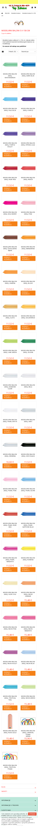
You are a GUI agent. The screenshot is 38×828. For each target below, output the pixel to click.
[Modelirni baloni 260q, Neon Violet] (10, 652)
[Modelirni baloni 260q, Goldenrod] (28, 306)
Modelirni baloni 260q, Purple (28, 109)
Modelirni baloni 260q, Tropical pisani (10, 767)
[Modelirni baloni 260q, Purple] (28, 99)
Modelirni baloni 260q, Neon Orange (28, 594)
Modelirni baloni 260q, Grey (28, 420)
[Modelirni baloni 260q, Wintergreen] (10, 64)
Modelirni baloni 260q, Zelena (28, 351)
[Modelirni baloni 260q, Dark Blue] (28, 64)
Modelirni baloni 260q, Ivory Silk (10, 593)
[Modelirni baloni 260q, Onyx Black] (28, 445)
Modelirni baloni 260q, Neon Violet (10, 662)
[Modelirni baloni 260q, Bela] (28, 376)
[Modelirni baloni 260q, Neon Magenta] (28, 618)
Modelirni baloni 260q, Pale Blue (10, 109)
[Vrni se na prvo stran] (2, 13)
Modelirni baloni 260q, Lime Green (10, 351)
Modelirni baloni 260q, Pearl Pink (10, 490)
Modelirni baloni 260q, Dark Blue (28, 75)
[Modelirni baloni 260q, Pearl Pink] (10, 479)
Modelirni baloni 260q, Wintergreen (10, 76)
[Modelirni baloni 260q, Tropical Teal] (10, 687)
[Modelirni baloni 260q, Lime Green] (10, 341)
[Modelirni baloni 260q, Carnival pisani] (28, 721)
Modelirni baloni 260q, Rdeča (28, 178)
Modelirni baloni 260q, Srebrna (10, 455)
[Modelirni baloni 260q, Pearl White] (10, 410)
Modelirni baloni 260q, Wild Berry (10, 213)
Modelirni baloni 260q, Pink (28, 213)
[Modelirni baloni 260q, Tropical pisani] (10, 756)
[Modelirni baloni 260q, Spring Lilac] (28, 134)
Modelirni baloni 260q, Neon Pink (10, 628)
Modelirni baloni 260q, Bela (28, 386)
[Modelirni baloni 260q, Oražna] (10, 272)
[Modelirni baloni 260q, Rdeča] (28, 168)
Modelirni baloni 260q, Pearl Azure (28, 490)
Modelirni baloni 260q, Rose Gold (10, 731)
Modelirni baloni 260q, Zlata (10, 317)
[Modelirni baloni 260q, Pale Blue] (10, 99)
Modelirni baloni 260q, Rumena (28, 559)
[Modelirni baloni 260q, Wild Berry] (10, 203)
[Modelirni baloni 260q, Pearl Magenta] (10, 548)
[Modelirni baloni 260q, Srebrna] (10, 445)
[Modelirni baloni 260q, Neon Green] (28, 687)
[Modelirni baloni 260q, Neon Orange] (28, 583)
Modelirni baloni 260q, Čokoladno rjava (10, 248)
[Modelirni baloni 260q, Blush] (28, 272)
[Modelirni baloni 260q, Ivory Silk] (10, 583)
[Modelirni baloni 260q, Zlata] (10, 306)
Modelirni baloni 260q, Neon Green (28, 697)
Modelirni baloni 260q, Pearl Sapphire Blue (28, 525)
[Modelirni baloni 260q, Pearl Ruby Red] (10, 514)
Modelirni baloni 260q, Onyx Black (28, 455)
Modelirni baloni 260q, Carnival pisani (28, 732)
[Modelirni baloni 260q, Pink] (28, 203)
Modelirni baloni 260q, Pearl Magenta (10, 559)
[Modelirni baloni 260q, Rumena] (28, 548)
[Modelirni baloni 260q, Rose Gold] (10, 721)
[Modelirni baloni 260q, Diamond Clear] (10, 376)
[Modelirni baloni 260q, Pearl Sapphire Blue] (28, 514)
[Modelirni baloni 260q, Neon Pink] (10, 618)
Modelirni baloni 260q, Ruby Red (10, 178)
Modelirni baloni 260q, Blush (28, 282)
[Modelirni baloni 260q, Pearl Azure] (28, 479)
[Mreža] (3, 51)
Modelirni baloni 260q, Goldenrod (28, 317)
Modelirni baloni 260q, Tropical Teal (10, 698)
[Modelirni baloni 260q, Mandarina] (28, 237)
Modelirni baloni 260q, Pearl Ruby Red (10, 525)
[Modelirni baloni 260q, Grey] (28, 410)
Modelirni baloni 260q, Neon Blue (28, 662)
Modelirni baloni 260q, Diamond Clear (10, 387)
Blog (3, 787)
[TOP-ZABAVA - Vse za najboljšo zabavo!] (19, 7)
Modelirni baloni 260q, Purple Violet (10, 145)
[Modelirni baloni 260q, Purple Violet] (10, 134)
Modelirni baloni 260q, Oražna (10, 282)
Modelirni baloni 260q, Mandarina (28, 248)
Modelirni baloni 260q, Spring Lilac (28, 144)
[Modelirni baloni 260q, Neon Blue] (28, 652)
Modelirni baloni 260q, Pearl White (10, 420)
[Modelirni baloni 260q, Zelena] (28, 341)
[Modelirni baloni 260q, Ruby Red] (10, 168)
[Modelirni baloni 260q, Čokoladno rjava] (10, 237)
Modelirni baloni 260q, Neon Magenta (28, 629)
